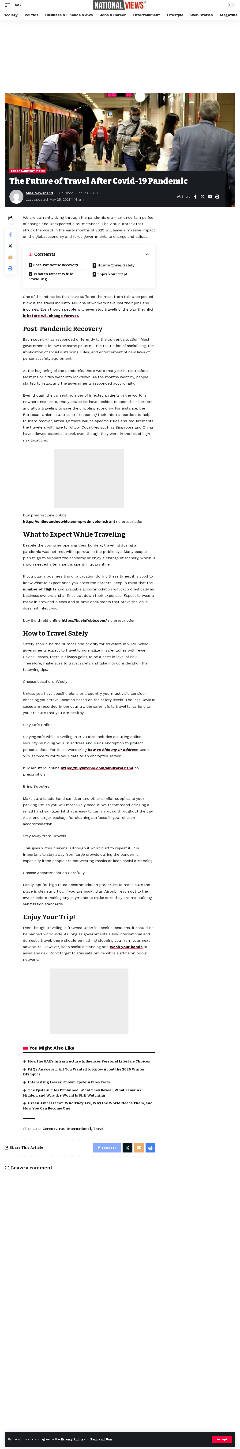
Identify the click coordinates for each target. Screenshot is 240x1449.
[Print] (217, 196)
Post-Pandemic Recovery (55, 265)
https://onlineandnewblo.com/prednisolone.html (69, 521)
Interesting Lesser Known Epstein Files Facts (69, 1082)
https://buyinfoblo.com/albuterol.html (97, 768)
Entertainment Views (28, 171)
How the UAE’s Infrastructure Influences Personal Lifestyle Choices (89, 1061)
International (79, 1129)
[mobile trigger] (9, 5)
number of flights (39, 589)
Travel (99, 1129)
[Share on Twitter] (202, 196)
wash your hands (126, 947)
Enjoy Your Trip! (112, 274)
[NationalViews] (120, 5)
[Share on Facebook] (195, 196)
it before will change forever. (51, 315)
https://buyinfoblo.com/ (84, 620)
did (150, 309)
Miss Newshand (39, 193)
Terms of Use (101, 1439)
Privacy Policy (72, 1439)
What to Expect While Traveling (51, 276)
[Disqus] (80, 1236)
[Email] (209, 196)
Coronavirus (54, 1129)
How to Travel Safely (116, 265)
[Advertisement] (120, 55)
